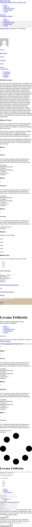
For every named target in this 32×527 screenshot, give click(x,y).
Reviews (6, 75)
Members (6, 76)
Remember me (6, 499)
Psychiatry (3, 60)
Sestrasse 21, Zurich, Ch (7, 473)
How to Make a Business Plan (7, 291)
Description (7, 72)
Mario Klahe (3, 53)
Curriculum (7, 73)
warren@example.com (6, 475)
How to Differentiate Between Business (9, 285)
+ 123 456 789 (4, 478)
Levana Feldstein (8, 344)
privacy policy (13, 514)
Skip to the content (5, 0)
